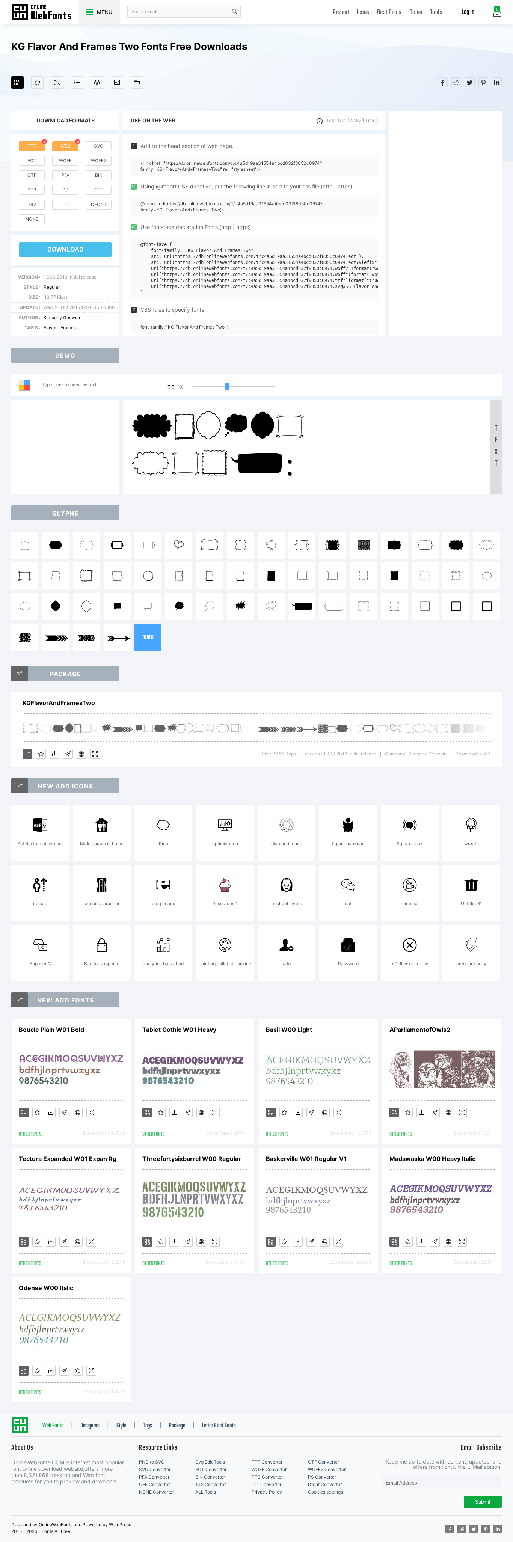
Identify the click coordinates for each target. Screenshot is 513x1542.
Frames (68, 327)
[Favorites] (37, 82)
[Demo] (57, 82)
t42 (32, 204)
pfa (65, 175)
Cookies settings (325, 1492)
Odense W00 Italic (46, 1288)
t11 (65, 204)
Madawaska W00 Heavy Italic (432, 1158)
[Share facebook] (443, 82)
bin (99, 175)
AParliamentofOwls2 (419, 1029)
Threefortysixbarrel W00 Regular (191, 1158)
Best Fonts (389, 12)
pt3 (31, 190)
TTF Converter (267, 1462)
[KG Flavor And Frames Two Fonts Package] (19, 673)
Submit (482, 1502)
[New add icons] (19, 785)
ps (65, 190)
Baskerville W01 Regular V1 (306, 1158)
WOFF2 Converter (327, 1469)
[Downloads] (54, 754)
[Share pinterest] (483, 82)
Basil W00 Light (289, 1029)
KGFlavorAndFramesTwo (59, 703)
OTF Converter (323, 1462)
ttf (31, 146)
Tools (436, 12)
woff (65, 160)
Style (121, 1426)
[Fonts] (137, 82)
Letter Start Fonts (219, 1426)
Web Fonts (52, 1426)
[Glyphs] (77, 82)
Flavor (50, 327)
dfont (99, 204)
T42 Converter (210, 1484)
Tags (147, 1426)
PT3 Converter (267, 1477)
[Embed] (81, 754)
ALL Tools (205, 1492)
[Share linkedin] (497, 82)
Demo (415, 12)
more (148, 637)
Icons (363, 12)
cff (98, 190)
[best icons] (19, 999)
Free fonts (45, 13)
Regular (52, 287)
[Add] (17, 82)
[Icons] (117, 82)
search (234, 11)
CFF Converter (154, 1484)
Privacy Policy (267, 1492)
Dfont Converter (325, 1484)
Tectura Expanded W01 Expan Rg (67, 1158)
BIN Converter (210, 1477)
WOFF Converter (269, 1469)
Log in (468, 12)
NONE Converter (156, 1492)
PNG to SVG (151, 1462)
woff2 (98, 160)
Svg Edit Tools (210, 1462)
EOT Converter (210, 1469)
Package (177, 1426)
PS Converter (322, 1477)
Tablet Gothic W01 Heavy (179, 1029)
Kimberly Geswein (62, 317)
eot (31, 160)
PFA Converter (154, 1477)
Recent (341, 12)
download (65, 249)
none (32, 219)
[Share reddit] (456, 82)
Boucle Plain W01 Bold (51, 1029)
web (65, 146)
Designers (90, 1426)
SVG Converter (154, 1469)
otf (31, 175)
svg (98, 146)
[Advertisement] (445, 223)
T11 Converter (266, 1484)
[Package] (97, 82)
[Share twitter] (470, 82)
